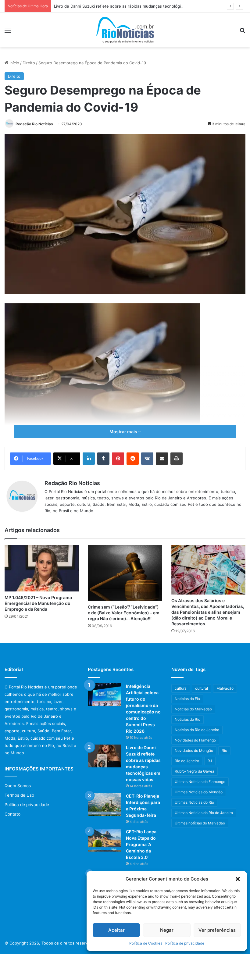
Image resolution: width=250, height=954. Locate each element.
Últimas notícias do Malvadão (200, 823)
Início (13, 62)
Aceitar (116, 930)
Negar (166, 930)
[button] (238, 879)
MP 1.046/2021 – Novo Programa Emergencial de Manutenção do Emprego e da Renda (38, 603)
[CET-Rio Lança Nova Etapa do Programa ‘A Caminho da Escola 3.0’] (104, 840)
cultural (201, 688)
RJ (210, 761)
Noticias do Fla (187, 698)
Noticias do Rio (187, 719)
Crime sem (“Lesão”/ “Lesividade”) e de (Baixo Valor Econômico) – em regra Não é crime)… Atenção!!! (123, 612)
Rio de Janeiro (187, 761)
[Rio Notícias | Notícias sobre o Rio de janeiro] (125, 30)
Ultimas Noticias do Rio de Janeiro (204, 812)
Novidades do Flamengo (195, 740)
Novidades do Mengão (194, 750)
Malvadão (225, 688)
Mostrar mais (123, 431)
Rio (224, 750)
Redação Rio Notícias (34, 124)
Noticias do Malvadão (193, 709)
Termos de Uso (19, 795)
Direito (29, 62)
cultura (181, 688)
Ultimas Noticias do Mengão (199, 792)
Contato (12, 814)
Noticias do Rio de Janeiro (197, 729)
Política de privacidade (184, 943)
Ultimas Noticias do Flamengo (200, 781)
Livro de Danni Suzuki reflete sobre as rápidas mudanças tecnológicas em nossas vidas (137, 6)
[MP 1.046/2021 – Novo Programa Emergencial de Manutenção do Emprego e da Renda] (42, 568)
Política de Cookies (145, 943)
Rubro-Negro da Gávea (194, 771)
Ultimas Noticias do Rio (194, 802)
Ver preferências (217, 930)
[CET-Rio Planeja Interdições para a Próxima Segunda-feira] (104, 804)
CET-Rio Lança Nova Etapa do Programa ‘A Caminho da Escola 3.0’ (141, 844)
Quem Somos (18, 785)
